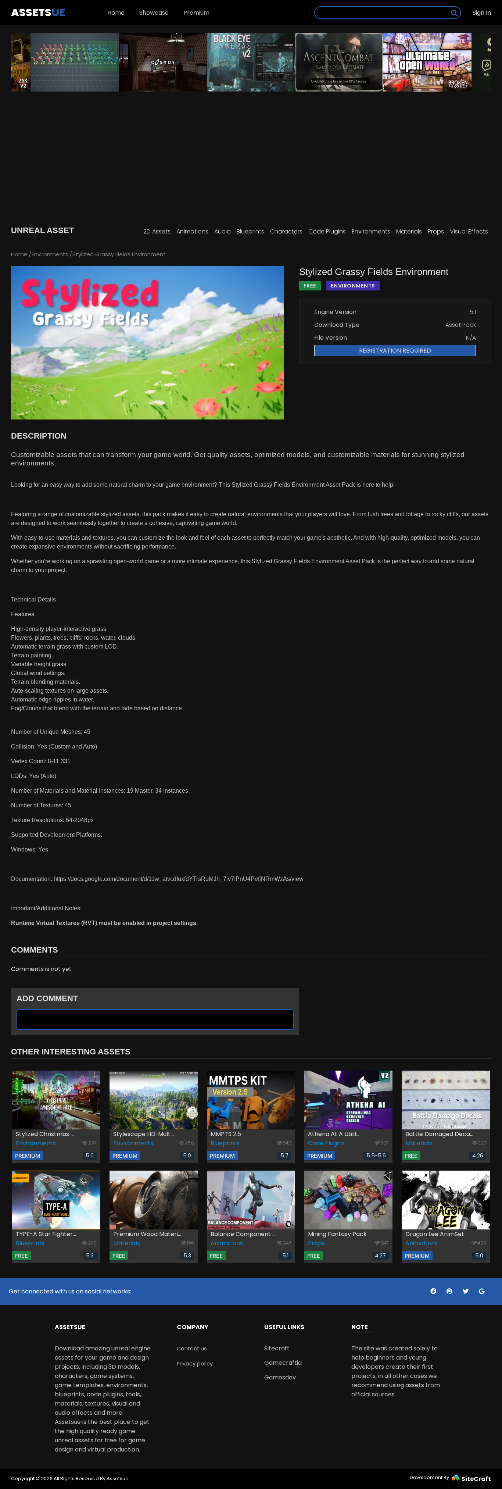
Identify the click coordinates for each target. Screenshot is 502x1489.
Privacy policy (195, 1363)
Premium (196, 12)
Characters (286, 231)
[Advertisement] (251, 154)
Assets (38, 12)
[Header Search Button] (454, 13)
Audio (222, 231)
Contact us (192, 1348)
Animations (192, 231)
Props (436, 231)
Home (116, 12)
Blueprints (250, 231)
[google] (481, 1291)
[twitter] (434, 1291)
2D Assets (157, 231)
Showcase (154, 12)
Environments (371, 231)
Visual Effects (469, 231)
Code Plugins (327, 231)
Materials (409, 231)
